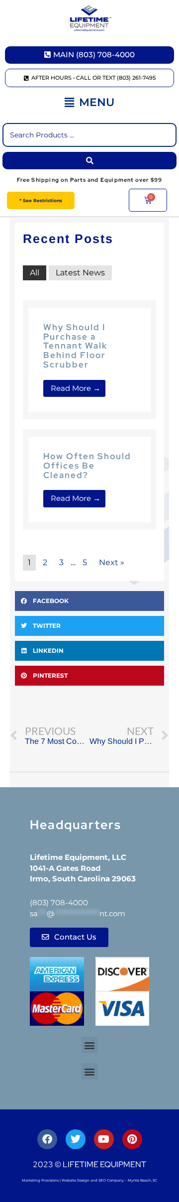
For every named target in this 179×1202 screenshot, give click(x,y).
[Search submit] (89, 160)
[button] (89, 103)
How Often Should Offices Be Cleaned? (87, 465)
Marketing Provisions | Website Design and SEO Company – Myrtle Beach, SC (89, 1180)
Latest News (80, 272)
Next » (111, 562)
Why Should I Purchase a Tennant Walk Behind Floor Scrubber (75, 346)
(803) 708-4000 (59, 902)
